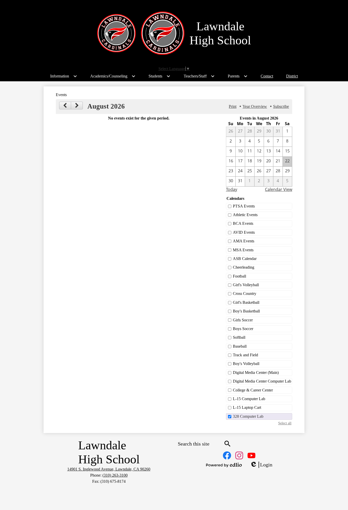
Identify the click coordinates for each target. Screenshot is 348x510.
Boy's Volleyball (246, 363)
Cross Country (244, 293)
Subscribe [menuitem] (281, 106)
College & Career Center (253, 390)
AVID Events (244, 232)
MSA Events (243, 250)
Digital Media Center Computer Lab (262, 381)
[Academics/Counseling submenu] (113, 76)
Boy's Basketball (246, 311)
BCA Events (243, 223)
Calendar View (278, 189)
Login (261, 465)
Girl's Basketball (246, 302)
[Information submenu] (63, 76)
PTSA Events (244, 206)
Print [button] (232, 106)
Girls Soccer (243, 320)
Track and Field (245, 355)
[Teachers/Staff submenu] (199, 76)
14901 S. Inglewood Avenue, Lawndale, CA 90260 (108, 469)
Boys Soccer (243, 328)
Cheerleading (243, 267)
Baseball (240, 346)
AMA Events (243, 241)
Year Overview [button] (255, 106)
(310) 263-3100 (115, 475)
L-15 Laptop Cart (247, 407)
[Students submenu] (159, 76)
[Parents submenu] (238, 76)
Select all (284, 423)
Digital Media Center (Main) (256, 372)
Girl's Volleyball (246, 285)
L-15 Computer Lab (249, 399)
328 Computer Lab (248, 416)
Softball (239, 337)
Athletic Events (245, 215)
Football (239, 276)
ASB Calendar (245, 258)
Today (231, 189)
